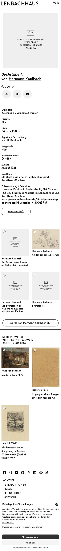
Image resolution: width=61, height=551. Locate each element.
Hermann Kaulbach (25, 78)
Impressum (10, 497)
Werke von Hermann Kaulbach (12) (30, 323)
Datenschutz (12, 493)
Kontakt (8, 480)
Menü (56, 2)
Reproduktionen (14, 484)
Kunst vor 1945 (16, 211)
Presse (7, 489)
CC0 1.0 (9, 86)
